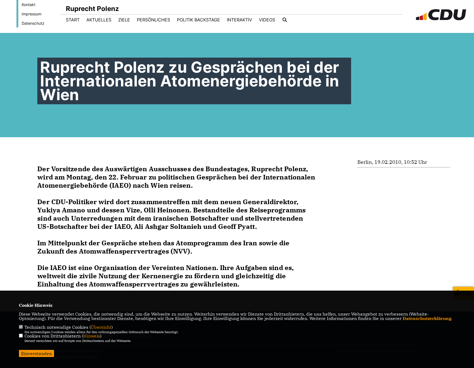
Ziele (124, 20)
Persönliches (153, 20)
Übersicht (101, 327)
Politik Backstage (198, 20)
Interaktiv (239, 20)
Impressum (31, 14)
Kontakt (28, 4)
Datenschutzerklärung (427, 318)
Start (73, 20)
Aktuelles (98, 20)
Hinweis (91, 336)
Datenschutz (33, 23)
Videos (267, 20)
